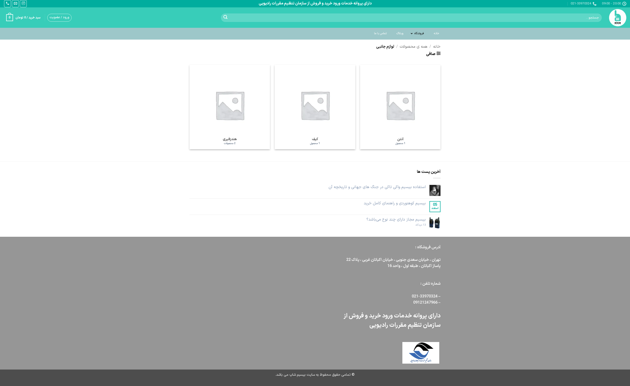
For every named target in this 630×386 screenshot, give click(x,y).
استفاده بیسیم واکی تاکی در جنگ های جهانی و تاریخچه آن (377, 187)
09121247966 (425, 303)
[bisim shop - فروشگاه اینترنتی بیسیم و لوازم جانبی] (617, 17)
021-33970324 (425, 296)
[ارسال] (225, 18)
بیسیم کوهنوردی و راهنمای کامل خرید (395, 203)
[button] (59, 18)
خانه (437, 47)
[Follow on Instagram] (23, 3)
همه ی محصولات (413, 47)
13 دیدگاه (416, 225)
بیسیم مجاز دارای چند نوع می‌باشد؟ (396, 219)
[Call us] (7, 3)
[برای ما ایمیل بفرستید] (15, 3)
